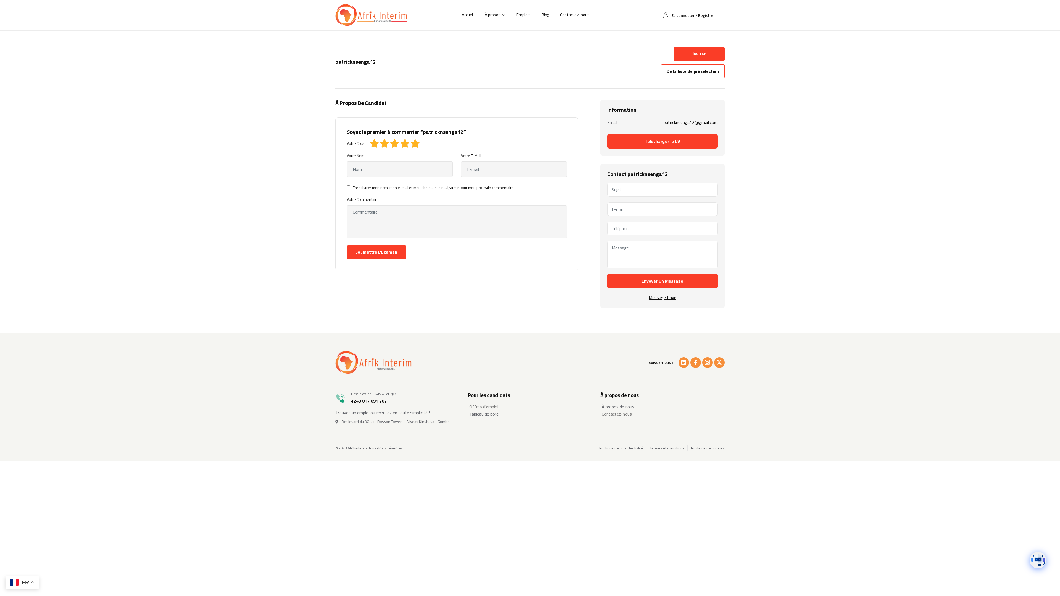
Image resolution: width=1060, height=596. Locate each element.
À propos (493, 15)
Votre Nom (355, 155)
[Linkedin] (684, 362)
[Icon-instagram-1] (707, 362)
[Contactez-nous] (662, 413)
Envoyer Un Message (662, 281)
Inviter (699, 53)
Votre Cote (355, 143)
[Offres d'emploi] (530, 406)
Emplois (523, 15)
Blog (545, 15)
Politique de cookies (708, 448)
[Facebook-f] (695, 362)
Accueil (468, 15)
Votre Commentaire (363, 199)
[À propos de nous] (662, 406)
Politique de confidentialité (621, 448)
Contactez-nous (575, 15)
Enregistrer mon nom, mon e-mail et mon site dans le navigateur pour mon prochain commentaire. (434, 187)
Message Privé (662, 297)
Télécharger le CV (662, 141)
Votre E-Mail (471, 155)
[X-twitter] (719, 362)
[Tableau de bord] (530, 413)
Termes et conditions (667, 448)
